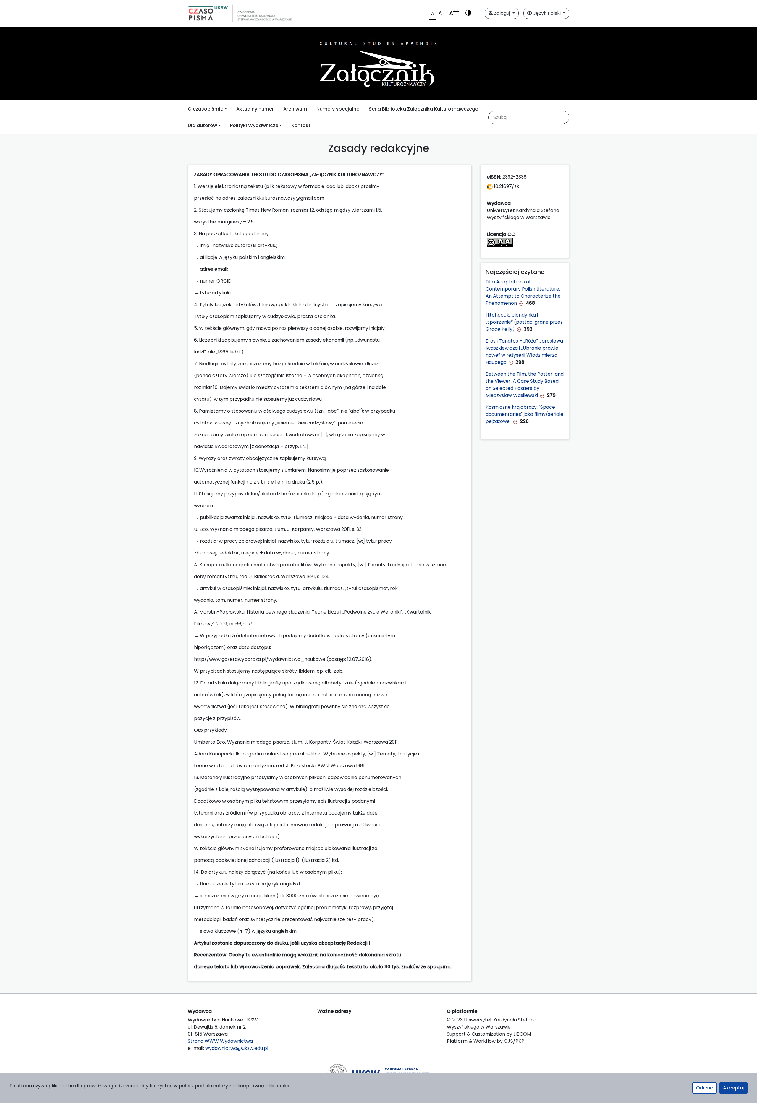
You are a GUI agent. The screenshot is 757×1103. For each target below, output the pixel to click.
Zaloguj (502, 13)
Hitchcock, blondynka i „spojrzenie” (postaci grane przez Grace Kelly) (524, 322)
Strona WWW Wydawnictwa (220, 1041)
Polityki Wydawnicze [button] (254, 125)
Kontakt (300, 125)
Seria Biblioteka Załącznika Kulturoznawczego (423, 109)
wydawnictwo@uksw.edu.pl (236, 1048)
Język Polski (547, 13)
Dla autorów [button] (202, 125)
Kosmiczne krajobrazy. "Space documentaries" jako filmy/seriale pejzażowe (524, 414)
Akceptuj (733, 1087)
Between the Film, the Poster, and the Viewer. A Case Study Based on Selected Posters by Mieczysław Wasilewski (525, 385)
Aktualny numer (255, 109)
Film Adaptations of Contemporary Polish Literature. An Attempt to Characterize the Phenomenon (523, 292)
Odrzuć (704, 1087)
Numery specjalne (337, 109)
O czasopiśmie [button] (205, 109)
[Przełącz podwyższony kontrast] (468, 13)
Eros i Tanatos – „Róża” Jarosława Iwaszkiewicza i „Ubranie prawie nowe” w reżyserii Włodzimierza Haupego (524, 352)
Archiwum (295, 109)
